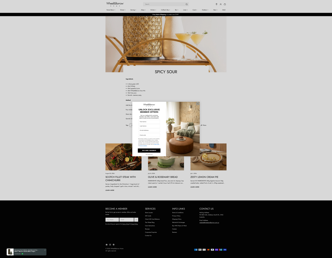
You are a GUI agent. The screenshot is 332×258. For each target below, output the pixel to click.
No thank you (149, 154)
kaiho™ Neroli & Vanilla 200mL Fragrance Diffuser (25, 251)
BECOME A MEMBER (149, 150)
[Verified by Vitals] (22, 254)
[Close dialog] (198, 103)
